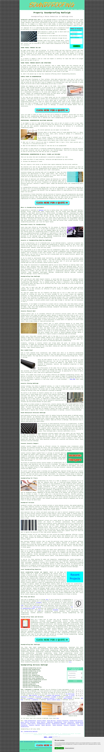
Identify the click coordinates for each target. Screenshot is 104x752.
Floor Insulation (69, 722)
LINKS (68, 9)
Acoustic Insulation (62, 720)
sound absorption (54, 423)
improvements (65, 689)
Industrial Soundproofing (54, 722)
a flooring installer (48, 698)
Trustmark (39, 602)
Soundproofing (24, 210)
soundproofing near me (75, 585)
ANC (22, 605)
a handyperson (69, 696)
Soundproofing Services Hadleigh (34, 665)
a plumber (53, 696)
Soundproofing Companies (59, 723)
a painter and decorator (53, 695)
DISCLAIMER (80, 9)
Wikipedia (55, 609)
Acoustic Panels (41, 720)
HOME (65, 9)
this (39, 609)
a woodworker (35, 699)
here (47, 599)
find (26, 647)
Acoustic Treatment (69, 725)
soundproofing (38, 93)
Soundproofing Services (76, 720)
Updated (35, 741)
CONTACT (75, 9)
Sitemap (21, 741)
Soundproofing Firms (73, 723)
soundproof (38, 549)
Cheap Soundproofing (30, 720)
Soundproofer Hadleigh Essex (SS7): (31, 19)
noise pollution (66, 659)
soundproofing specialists (33, 217)
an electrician (70, 693)
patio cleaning (68, 698)
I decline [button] (61, 748)
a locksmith (30, 698)
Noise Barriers (51, 720)
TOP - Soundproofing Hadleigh (29, 731)
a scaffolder (38, 696)
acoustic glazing (75, 408)
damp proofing (33, 695)
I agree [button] (56, 748)
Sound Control (41, 722)
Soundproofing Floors (41, 741)
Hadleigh (41, 210)
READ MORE (72, 379)
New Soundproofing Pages (28, 741)
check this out (37, 606)
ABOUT (72, 9)
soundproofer (34, 621)
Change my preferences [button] (69, 748)
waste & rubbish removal (54, 699)
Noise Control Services (28, 722)
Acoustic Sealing (34, 725)
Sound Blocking (57, 725)
